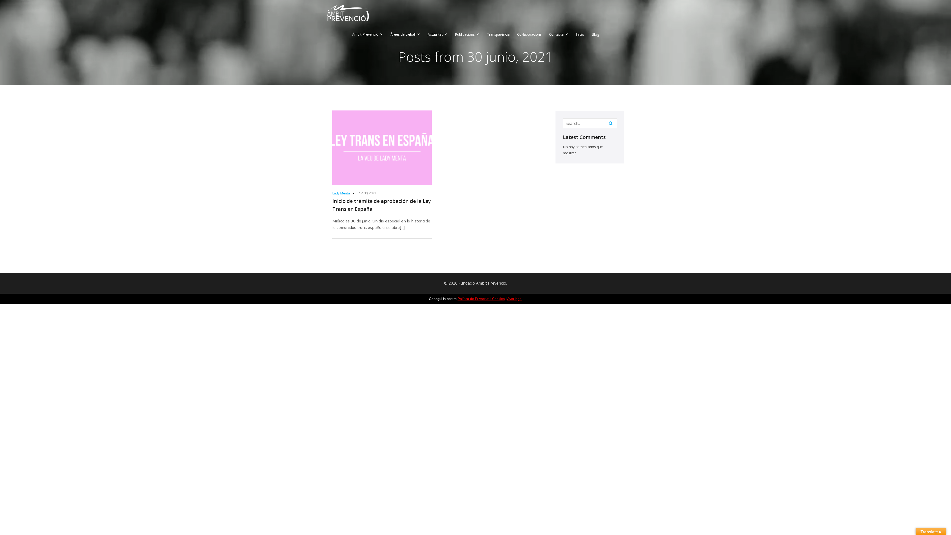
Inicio (580, 34)
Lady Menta (341, 193)
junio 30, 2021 (366, 193)
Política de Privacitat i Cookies (481, 299)
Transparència (498, 34)
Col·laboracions (529, 34)
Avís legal (514, 299)
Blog (595, 34)
